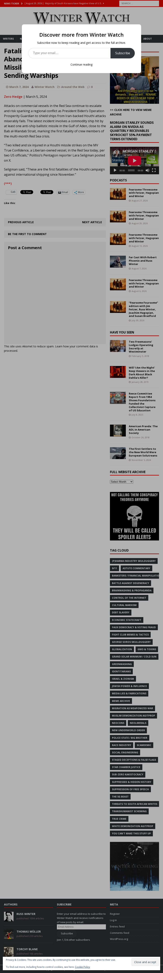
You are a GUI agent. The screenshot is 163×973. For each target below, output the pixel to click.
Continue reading (81, 64)
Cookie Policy (82, 967)
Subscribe (122, 53)
